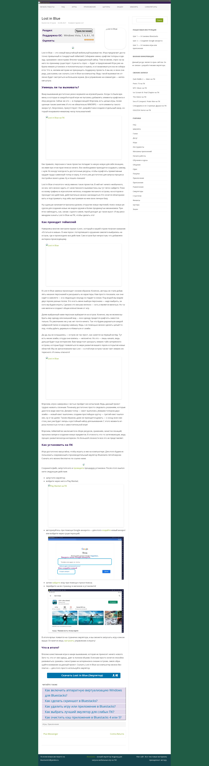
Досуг (135, 138)
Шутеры (106, 7)
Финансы (136, 200)
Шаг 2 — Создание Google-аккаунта (147, 41)
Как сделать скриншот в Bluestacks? (71, 701)
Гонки (135, 133)
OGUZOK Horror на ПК (142, 110)
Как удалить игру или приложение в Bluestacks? (80, 706)
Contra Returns (117, 734)
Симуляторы (151, 7)
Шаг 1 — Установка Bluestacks (145, 36)
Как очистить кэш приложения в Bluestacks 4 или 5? (83, 717)
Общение (137, 165)
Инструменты (138, 147)
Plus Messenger (50, 734)
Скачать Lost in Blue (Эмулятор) (82, 675)
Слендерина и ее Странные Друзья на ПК (150, 106)
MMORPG (134, 7)
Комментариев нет (76, 23)
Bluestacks (91, 757)
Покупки (136, 173)
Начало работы (47, 7)
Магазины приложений (142, 151)
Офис (135, 169)
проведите (78, 468)
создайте (106, 530)
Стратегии (137, 196)
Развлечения (138, 187)
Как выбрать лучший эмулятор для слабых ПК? (79, 712)
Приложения (90, 7)
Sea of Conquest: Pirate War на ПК (146, 101)
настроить (69, 640)
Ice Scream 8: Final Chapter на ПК (146, 92)
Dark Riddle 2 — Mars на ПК (144, 79)
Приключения (84, 30)
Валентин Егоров (49, 23)
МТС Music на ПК (140, 88)
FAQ (63, 7)
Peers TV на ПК (139, 83)
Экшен (120, 7)
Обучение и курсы (140, 160)
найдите (56, 582)
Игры (74, 7)
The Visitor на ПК (139, 97)
